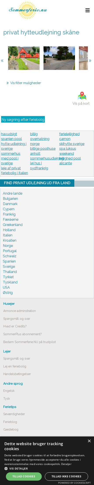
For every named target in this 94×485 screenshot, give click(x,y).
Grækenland (13, 225)
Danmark (10, 204)
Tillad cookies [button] (23, 476)
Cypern (8, 209)
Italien (7, 235)
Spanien (9, 261)
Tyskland (10, 282)
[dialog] (47, 460)
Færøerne (10, 219)
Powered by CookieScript (74, 482)
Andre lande (12, 193)
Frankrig (9, 214)
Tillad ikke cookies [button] (67, 476)
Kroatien (9, 240)
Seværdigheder (14, 414)
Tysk (6, 398)
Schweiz (9, 256)
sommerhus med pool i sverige (10, 158)
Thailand (10, 272)
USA (6, 287)
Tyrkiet (8, 277)
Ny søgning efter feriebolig (23, 120)
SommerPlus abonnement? (22, 334)
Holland (9, 230)
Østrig (8, 293)
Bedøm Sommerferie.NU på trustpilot (29, 342)
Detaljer (66, 464)
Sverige (9, 266)
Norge (8, 246)
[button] (47, 468)
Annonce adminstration (19, 311)
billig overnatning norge (39, 139)
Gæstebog (10, 429)
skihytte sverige (71, 144)
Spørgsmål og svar (16, 318)
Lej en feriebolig (14, 366)
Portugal (10, 251)
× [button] (89, 441)
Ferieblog (10, 422)
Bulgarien (10, 199)
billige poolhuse (43, 149)
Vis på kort (81, 103)
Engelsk (8, 390)
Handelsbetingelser (17, 374)
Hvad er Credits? (15, 326)
